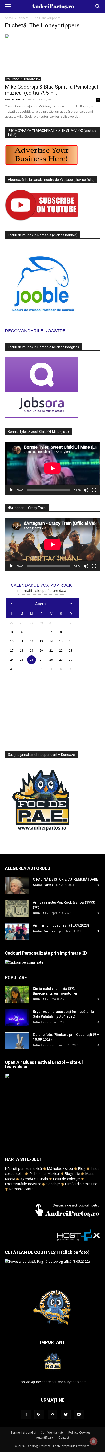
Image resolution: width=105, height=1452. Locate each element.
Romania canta (21, 1188)
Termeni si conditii (23, 1432)
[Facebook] (26, 1414)
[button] (98, 6)
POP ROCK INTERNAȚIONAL (23, 78)
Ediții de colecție (66, 1178)
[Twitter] (66, 1414)
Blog (81, 1168)
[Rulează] (11, 490)
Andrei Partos (15, 99)
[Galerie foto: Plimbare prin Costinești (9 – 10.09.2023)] (17, 1040)
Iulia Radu (40, 913)
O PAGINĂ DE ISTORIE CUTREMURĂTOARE (65, 879)
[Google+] (39, 1414)
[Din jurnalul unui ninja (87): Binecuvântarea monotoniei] (17, 994)
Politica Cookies (79, 1432)
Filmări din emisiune (81, 1183)
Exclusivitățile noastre (23, 1183)
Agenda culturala (34, 1178)
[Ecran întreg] (93, 490)
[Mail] (52, 1414)
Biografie (72, 1173)
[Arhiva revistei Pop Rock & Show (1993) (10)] (17, 908)
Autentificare (45, 1438)
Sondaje (53, 1183)
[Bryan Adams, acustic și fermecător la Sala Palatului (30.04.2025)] (17, 1017)
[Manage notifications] (93, 1441)
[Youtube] (79, 1414)
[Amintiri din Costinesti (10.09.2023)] (17, 931)
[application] (52, 468)
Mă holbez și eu (60, 1168)
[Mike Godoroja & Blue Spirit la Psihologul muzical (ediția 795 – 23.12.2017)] (52, 57)
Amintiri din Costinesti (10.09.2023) (61, 925)
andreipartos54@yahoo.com (64, 1381)
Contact (63, 1438)
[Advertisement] (52, 710)
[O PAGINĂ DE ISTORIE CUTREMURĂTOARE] (17, 885)
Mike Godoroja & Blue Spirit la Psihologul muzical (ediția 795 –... (51, 90)
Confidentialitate (52, 1432)
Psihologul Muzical (44, 1173)
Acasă (9, 18)
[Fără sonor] (86, 490)
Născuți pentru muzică (23, 1168)
